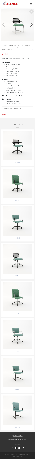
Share (4, 114)
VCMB (22, 47)
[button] (31, 25)
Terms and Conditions (18, 456)
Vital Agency (26, 454)
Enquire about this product (12, 109)
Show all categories (7, 49)
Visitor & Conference (14, 45)
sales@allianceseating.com (18, 439)
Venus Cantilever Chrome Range (10, 47)
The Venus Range (25, 45)
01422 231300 (17, 436)
